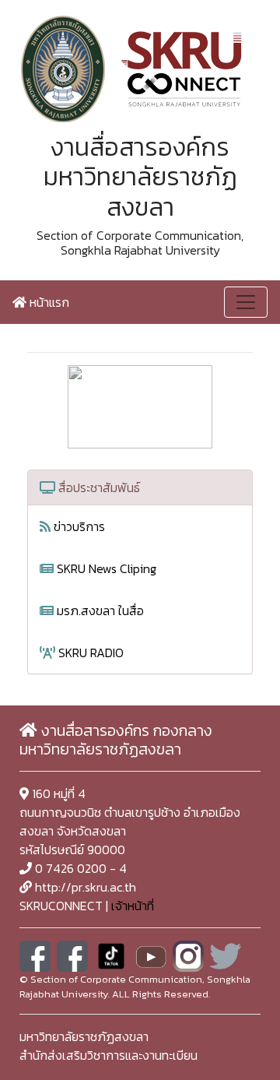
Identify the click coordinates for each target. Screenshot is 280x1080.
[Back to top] (233, 1033)
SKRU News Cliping (105, 568)
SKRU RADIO (89, 652)
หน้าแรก (47, 302)
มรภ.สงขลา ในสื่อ (99, 610)
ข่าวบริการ (78, 526)
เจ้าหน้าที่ (132, 905)
